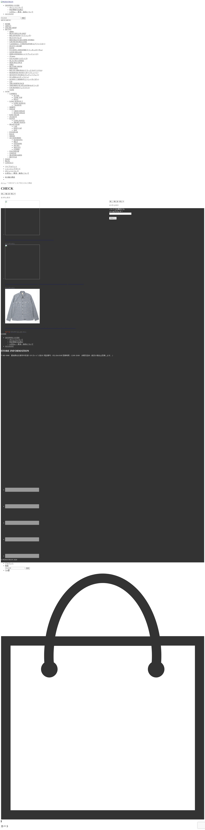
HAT (15, 130)
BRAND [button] (8, 30)
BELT (16, 142)
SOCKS (16, 145)
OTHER (17, 149)
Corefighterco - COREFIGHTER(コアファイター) (27, 44)
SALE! (7, 159)
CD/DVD (12, 153)
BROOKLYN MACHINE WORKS (21, 40)
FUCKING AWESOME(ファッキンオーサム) (26, 50)
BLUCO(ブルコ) (15, 38)
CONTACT (9, 163)
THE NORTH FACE (16, 83)
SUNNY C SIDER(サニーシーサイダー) (24, 79)
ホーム (3, 183)
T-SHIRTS (13, 94)
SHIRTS (12, 107)
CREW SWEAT (19, 111)
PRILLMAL (13, 68)
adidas (11, 31)
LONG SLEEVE (20, 103)
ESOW (11, 48)
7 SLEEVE (17, 105)
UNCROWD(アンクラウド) (19, 88)
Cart (7, 570)
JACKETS (13, 117)
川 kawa (12, 56)
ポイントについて (16, 7)
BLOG (7, 161)
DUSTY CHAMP (15, 46)
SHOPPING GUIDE (12, 5)
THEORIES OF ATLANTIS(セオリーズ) (24, 85)
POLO (16, 99)
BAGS (11, 134)
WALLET (17, 147)
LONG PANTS (19, 120)
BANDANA (18, 140)
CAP (15, 126)
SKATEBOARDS (15, 155)
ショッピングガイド (12, 169)
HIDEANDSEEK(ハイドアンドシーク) (23, 54)
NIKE (11, 64)
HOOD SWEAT (19, 113)
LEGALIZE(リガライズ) (18, 58)
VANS (11, 90)
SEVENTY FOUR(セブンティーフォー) (24, 75)
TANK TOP (18, 97)
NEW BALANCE (15, 62)
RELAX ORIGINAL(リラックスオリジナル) (25, 70)
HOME (7, 24)
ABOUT (8, 26)
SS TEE (16, 95)
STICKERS (18, 143)
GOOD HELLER (15, 52)
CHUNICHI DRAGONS (18, 42)
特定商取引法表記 (16, 10)
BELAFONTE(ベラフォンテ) (20, 35)
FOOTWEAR (14, 151)
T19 (10, 81)
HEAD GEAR (14, 124)
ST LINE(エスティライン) (19, 77)
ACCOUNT (9, 14)
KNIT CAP (18, 128)
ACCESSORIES (15, 138)
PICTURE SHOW (15, 66)
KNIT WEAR (14, 115)
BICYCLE (13, 157)
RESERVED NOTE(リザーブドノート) (23, 73)
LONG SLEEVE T (16, 101)
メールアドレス (115, 211)
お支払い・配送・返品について (21, 12)
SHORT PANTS (19, 122)
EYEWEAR (13, 132)
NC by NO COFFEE (16, 61)
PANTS (12, 119)
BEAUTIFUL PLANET (17, 33)
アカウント (9, 563)
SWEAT (12, 109)
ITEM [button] (7, 92)
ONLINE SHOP (11, 28)
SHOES (12, 136)
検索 (23, 18)
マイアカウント (11, 166)
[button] (6, 20)
